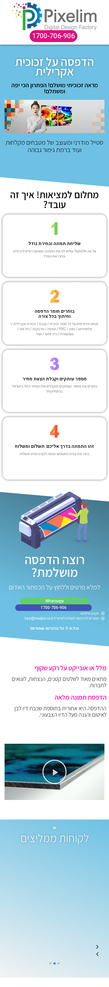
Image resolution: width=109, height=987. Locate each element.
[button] (54, 772)
